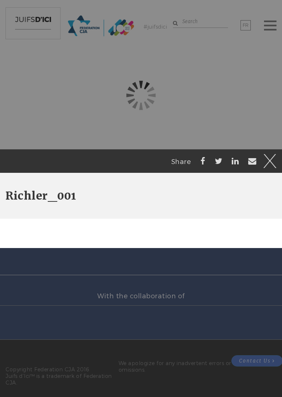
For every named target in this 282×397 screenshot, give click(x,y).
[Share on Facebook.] (203, 160)
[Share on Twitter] (219, 160)
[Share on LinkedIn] (235, 160)
